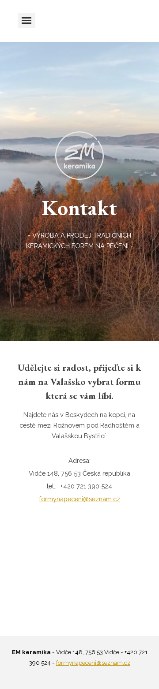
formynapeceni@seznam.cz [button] (79, 499)
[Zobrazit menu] (26, 20)
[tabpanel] (79, 221)
